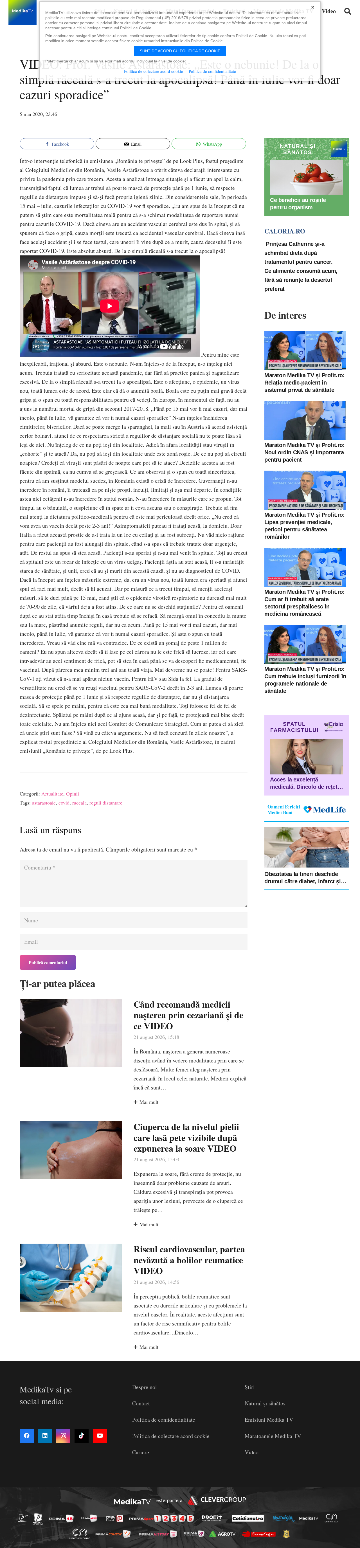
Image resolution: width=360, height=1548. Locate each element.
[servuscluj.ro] (260, 1534)
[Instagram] (63, 1436)
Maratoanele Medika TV (273, 1436)
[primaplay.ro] (116, 1518)
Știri (250, 1387)
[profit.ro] (213, 1518)
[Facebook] (27, 1436)
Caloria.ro (284, 231)
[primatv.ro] (24, 1518)
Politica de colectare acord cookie (171, 1436)
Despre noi (144, 1387)
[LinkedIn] (45, 1436)
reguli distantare (105, 802)
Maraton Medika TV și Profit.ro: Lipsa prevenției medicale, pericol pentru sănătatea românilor (304, 526)
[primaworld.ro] (195, 1534)
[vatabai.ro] (287, 1533)
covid (63, 802)
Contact (141, 1403)
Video (251, 1452)
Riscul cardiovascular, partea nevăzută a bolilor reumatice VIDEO (189, 1259)
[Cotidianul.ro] (249, 1518)
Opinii (72, 793)
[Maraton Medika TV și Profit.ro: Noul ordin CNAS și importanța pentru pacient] (305, 420)
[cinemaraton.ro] (333, 1518)
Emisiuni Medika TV (269, 1419)
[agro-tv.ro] (224, 1534)
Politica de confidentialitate (163, 1419)
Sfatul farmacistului (294, 727)
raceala (79, 802)
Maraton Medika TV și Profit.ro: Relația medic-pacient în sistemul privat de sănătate (304, 382)
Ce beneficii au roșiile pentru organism (298, 204)
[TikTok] (82, 1436)
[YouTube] (100, 1436)
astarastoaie (44, 802)
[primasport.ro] (162, 1518)
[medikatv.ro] (310, 1518)
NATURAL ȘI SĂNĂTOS (297, 149)
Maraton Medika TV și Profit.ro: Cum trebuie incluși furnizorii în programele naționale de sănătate (305, 680)
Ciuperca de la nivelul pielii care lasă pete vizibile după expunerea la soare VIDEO (186, 1137)
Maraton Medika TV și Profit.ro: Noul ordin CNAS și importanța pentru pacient (304, 452)
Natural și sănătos (265, 1403)
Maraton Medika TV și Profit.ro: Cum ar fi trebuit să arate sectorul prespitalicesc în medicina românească (304, 603)
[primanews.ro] (90, 1518)
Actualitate (52, 793)
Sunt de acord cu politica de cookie (180, 51)
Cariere (140, 1452)
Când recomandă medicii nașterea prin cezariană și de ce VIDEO (188, 1014)
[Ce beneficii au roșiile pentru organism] (306, 177)
